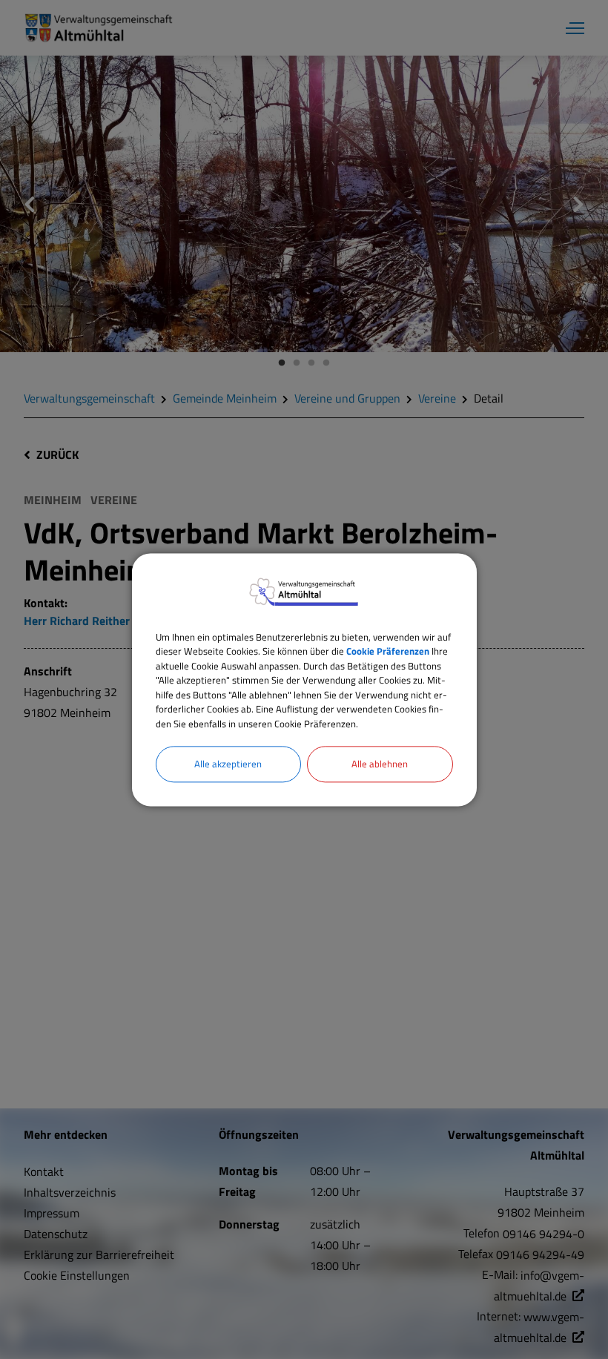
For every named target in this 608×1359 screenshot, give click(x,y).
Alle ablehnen (379, 763)
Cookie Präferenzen (387, 651)
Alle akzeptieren (228, 763)
